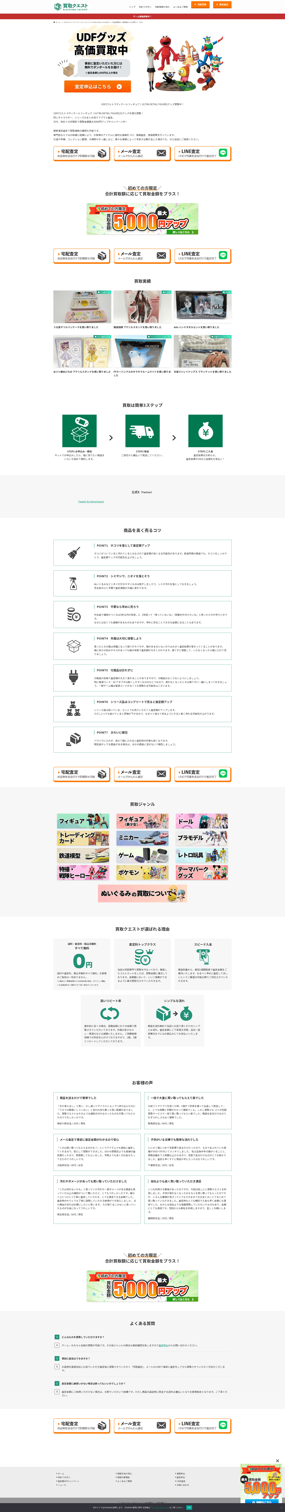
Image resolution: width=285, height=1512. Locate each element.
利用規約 (160, 1502)
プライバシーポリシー (131, 1502)
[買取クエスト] (72, 6)
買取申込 (181, 1473)
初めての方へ (64, 1477)
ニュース (62, 1484)
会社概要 (149, 1502)
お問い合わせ (183, 1484)
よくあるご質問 (124, 1481)
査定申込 (163, 1345)
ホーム (61, 1473)
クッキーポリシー (159, 1507)
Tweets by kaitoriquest (91, 501)
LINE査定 (181, 1481)
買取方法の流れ (124, 1473)
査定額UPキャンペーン (68, 1481)
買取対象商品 (123, 1477)
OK (189, 1507)
